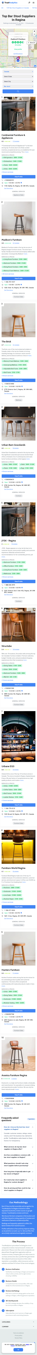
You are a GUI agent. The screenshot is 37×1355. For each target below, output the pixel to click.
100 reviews (16, 649)
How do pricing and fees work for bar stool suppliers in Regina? (17, 1189)
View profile (18, 49)
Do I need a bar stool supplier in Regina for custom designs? (15, 1181)
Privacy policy (18, 1335)
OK (18, 1349)
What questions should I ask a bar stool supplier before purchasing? (16, 1164)
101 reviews (18, 45)
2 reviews (14, 1078)
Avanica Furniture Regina (14, 1075)
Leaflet (17, 67)
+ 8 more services (7, 172)
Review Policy (18, 1338)
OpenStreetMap (25, 67)
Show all (32, 42)
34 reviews (16, 769)
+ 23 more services (8, 274)
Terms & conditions (18, 1333)
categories (6, 1322)
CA (2, 8)
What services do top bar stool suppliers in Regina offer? (15, 1148)
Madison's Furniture (12, 239)
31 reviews (16, 973)
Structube (7, 646)
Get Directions (18, 54)
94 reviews (16, 448)
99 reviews (14, 544)
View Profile (18, 177)
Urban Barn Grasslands (13, 444)
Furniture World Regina (13, 868)
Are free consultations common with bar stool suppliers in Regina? (17, 1156)
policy (13, 1345)
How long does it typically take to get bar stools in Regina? (17, 1173)
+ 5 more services (7, 680)
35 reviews (16, 871)
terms (27, 1344)
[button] (18, 59)
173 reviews (16, 141)
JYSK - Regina (9, 540)
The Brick (6, 341)
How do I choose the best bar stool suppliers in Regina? (16, 1128)
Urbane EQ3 (8, 766)
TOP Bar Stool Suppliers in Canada (18, 8)
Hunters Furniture (11, 969)
